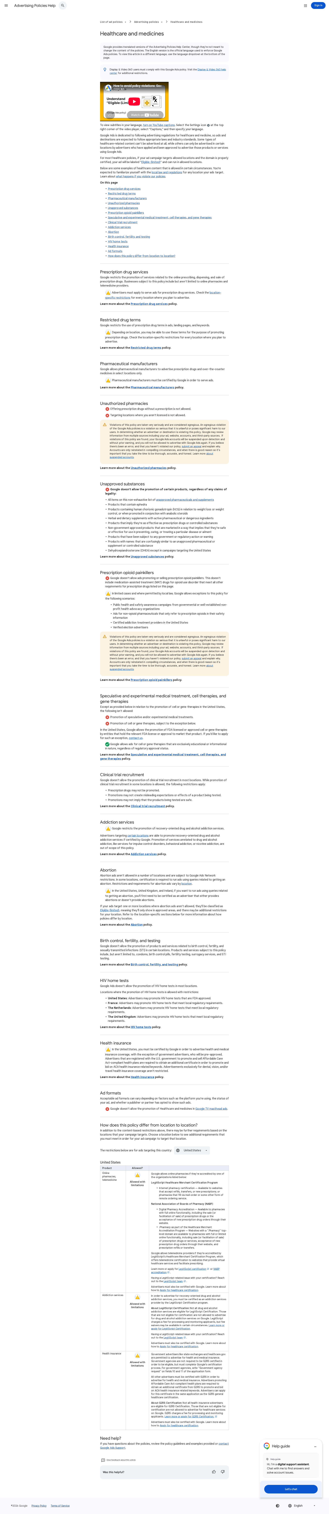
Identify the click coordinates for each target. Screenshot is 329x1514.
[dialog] (291, 1468)
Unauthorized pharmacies (124, 203)
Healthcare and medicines (186, 21)
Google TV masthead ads (211, 1109)
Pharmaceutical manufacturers (127, 198)
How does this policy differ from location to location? (141, 256)
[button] (6, 5)
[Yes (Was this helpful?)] (213, 1472)
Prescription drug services (124, 189)
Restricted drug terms (122, 193)
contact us (136, 738)
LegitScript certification (192, 1268)
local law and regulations (167, 172)
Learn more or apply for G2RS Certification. (189, 1416)
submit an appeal (191, 446)
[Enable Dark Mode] (277, 1506)
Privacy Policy (39, 1505)
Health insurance (118, 246)
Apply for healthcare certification (179, 1290)
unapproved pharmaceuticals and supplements (185, 500)
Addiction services (119, 227)
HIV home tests (117, 241)
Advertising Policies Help (35, 5)
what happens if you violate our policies (140, 176)
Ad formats (115, 251)
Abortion (113, 232)
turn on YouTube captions (159, 125)
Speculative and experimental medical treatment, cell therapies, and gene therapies (160, 217)
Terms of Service (60, 1505)
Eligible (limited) (150, 162)
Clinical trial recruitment (122, 222)
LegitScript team (173, 1281)
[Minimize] (315, 1445)
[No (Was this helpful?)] (222, 1472)
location (186, 884)
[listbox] (192, 1150)
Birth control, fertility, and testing (129, 237)
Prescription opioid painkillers (126, 213)
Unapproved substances (123, 208)
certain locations (138, 835)
